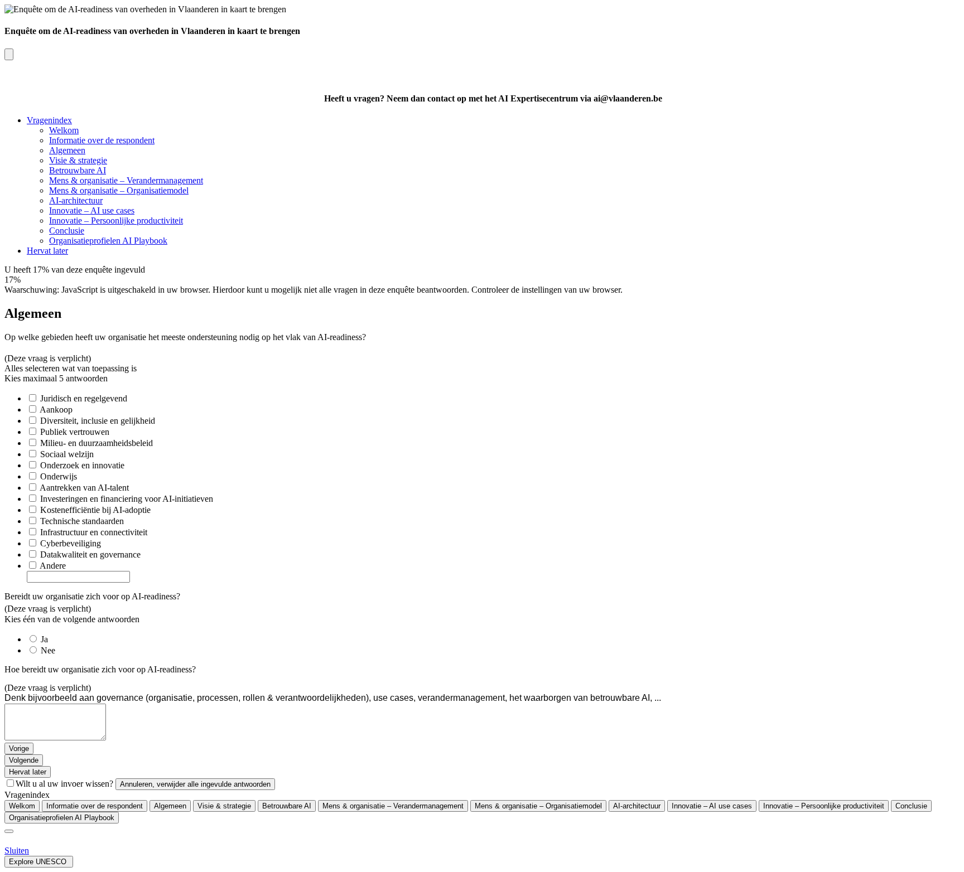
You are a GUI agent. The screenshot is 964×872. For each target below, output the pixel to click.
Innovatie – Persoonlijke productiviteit (116, 220)
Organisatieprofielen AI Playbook (108, 240)
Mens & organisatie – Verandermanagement (126, 180)
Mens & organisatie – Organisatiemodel (119, 190)
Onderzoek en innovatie (82, 465)
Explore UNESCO (39, 862)
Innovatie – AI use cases (91, 210)
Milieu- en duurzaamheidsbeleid (96, 443)
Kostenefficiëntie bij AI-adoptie (95, 510)
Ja (44, 639)
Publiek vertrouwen (74, 432)
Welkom (64, 130)
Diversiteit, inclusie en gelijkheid (97, 420)
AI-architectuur (76, 200)
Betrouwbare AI (77, 170)
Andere (53, 565)
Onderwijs (58, 476)
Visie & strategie (78, 160)
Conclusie (66, 230)
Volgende (23, 760)
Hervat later (47, 250)
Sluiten (16, 850)
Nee (48, 650)
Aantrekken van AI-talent (84, 487)
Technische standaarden (82, 521)
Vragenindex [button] (49, 120)
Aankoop (56, 409)
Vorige (19, 748)
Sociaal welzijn (67, 454)
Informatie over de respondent (102, 140)
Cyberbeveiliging (70, 543)
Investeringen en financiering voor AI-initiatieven (126, 498)
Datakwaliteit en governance (90, 554)
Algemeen (67, 150)
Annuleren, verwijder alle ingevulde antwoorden (195, 784)
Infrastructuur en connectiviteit (93, 532)
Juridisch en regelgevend (83, 398)
